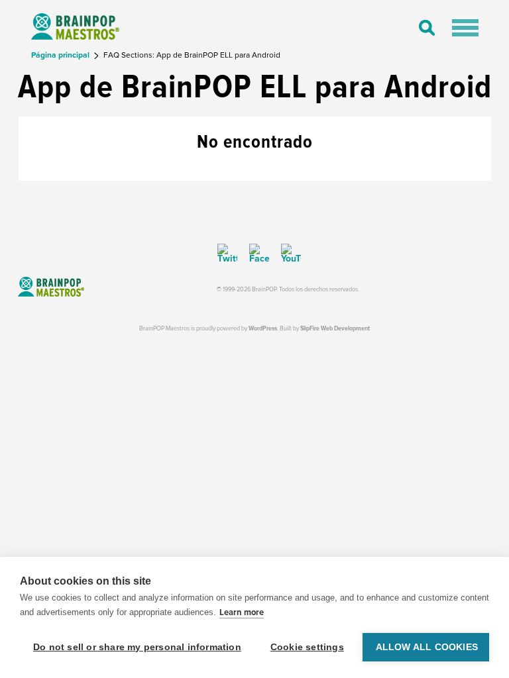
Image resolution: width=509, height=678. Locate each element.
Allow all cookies (427, 647)
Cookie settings (307, 647)
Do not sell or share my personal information (137, 647)
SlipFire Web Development (335, 328)
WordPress (263, 328)
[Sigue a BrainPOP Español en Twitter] (227, 254)
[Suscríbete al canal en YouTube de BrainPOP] (286, 254)
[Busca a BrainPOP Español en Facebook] (254, 254)
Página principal (61, 55)
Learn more (241, 612)
